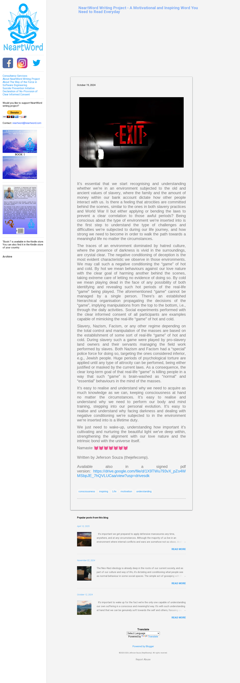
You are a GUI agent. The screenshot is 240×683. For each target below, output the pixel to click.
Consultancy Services (15, 75)
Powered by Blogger (143, 646)
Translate (153, 636)
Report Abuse (143, 659)
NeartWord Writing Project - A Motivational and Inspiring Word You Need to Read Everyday (138, 10)
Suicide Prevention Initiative (19, 88)
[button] (184, 84)
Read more (179, 549)
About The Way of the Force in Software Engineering (20, 83)
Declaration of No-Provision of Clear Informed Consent (20, 93)
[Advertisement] (205, 77)
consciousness (87, 491)
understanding (144, 491)
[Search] (214, 9)
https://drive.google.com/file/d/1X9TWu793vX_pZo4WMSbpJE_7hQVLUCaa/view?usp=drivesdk (131, 473)
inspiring (103, 491)
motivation (126, 491)
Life (114, 491)
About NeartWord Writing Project (21, 78)
